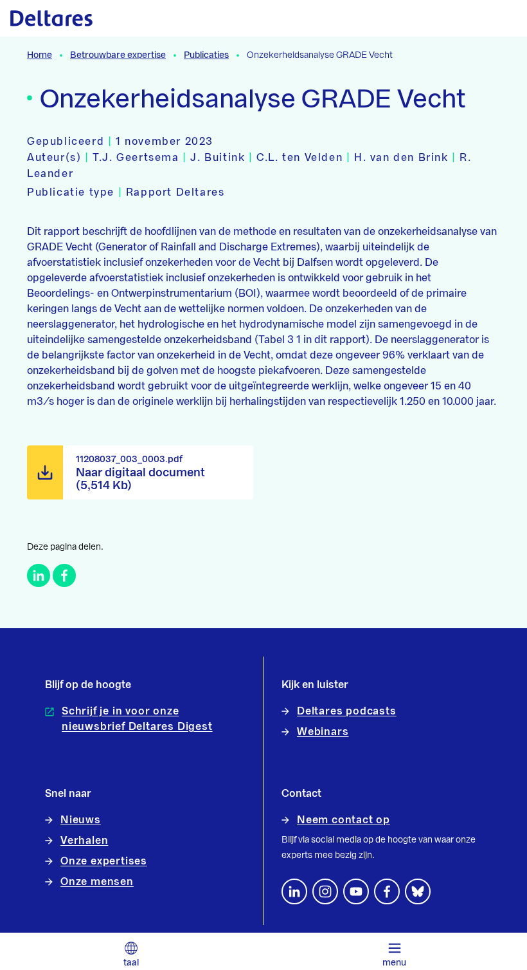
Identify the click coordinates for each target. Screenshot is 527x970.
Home (39, 55)
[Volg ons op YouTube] (356, 891)
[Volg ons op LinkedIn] (294, 891)
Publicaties (206, 55)
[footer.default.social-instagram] (325, 891)
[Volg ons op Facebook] (387, 891)
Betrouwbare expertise (118, 55)
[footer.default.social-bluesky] (418, 891)
